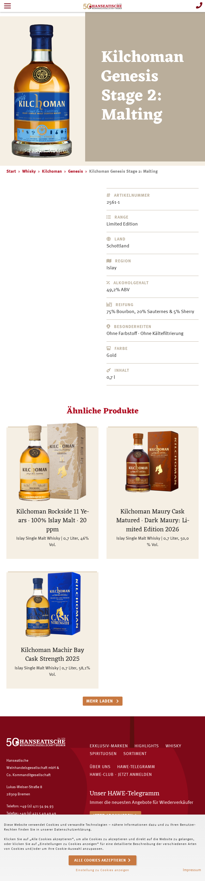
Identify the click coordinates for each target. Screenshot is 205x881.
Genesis (75, 171)
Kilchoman (52, 171)
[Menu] (7, 6)
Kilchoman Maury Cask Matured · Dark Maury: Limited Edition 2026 (152, 520)
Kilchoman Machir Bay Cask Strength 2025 (52, 655)
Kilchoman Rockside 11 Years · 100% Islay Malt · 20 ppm (52, 520)
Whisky (29, 171)
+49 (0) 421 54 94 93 (36, 806)
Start (11, 171)
